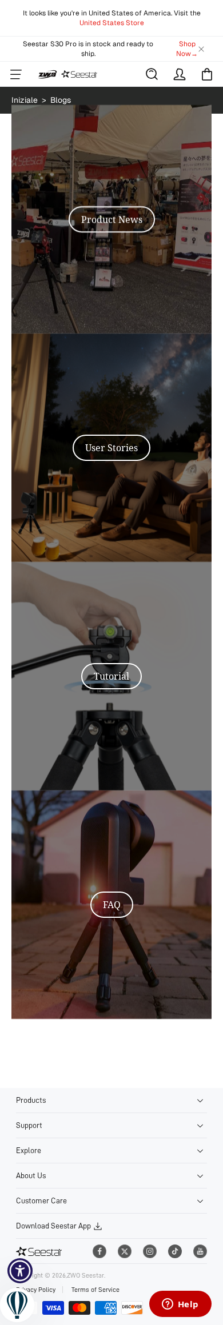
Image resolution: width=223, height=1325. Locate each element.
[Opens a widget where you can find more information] (180, 1305)
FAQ (112, 904)
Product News (111, 219)
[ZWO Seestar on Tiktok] (175, 1251)
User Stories (111, 447)
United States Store (111, 22)
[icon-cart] (207, 74)
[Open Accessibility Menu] (20, 1271)
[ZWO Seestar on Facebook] (99, 1251)
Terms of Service (95, 1289)
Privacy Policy (35, 1289)
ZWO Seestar (85, 1275)
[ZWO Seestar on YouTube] (200, 1251)
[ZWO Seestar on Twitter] (125, 1251)
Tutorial (111, 676)
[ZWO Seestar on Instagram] (150, 1251)
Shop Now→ (187, 48)
